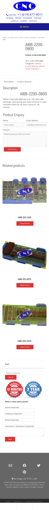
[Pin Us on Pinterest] (24, 472)
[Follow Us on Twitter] (38, 465)
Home (5, 38)
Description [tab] (9, 81)
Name (5, 120)
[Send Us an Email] (10, 465)
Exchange (27, 18)
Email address (32, 120)
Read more (25, 223)
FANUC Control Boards (27, 38)
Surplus (14, 21)
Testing (37, 18)
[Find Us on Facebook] (24, 465)
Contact (33, 21)
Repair (18, 18)
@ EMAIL (10, 18)
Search (10, 377)
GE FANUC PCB (13, 38)
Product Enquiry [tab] (24, 81)
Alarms (23, 21)
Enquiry (6, 130)
